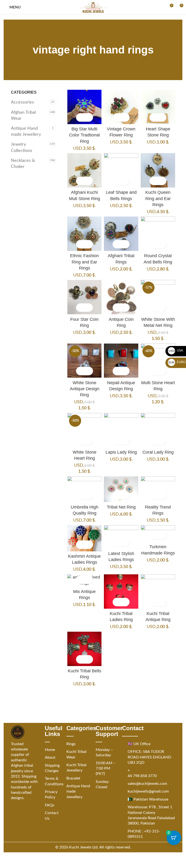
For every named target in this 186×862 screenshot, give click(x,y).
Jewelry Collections (21, 147)
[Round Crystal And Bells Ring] (158, 234)
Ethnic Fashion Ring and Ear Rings (84, 261)
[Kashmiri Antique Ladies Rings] (84, 538)
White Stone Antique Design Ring (84, 388)
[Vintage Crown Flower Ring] (121, 107)
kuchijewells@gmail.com (148, 791)
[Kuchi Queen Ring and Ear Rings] (158, 170)
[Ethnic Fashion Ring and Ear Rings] (84, 234)
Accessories (22, 102)
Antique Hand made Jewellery (26, 131)
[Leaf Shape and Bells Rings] (121, 170)
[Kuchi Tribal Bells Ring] (84, 649)
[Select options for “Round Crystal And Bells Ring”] (153, 244)
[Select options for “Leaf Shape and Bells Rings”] (117, 181)
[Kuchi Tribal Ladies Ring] (121, 591)
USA (176, 350)
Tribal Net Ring (121, 507)
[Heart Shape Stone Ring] (158, 107)
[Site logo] (93, 7)
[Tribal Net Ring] (121, 489)
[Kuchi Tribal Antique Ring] (158, 591)
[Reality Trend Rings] (158, 489)
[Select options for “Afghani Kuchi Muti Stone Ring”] (80, 181)
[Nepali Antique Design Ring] (121, 361)
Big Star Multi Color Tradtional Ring (84, 135)
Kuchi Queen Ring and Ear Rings (158, 198)
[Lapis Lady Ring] (121, 430)
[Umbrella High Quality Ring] (84, 489)
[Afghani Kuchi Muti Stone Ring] (84, 170)
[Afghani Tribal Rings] (121, 234)
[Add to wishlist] (89, 117)
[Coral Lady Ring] (158, 430)
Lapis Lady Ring (121, 452)
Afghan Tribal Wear (23, 115)
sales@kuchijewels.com (147, 784)
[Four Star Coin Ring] (84, 297)
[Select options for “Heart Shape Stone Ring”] (153, 117)
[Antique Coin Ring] (121, 297)
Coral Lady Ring (158, 452)
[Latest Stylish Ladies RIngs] (121, 537)
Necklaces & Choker (23, 163)
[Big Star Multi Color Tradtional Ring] (84, 107)
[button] (80, 117)
